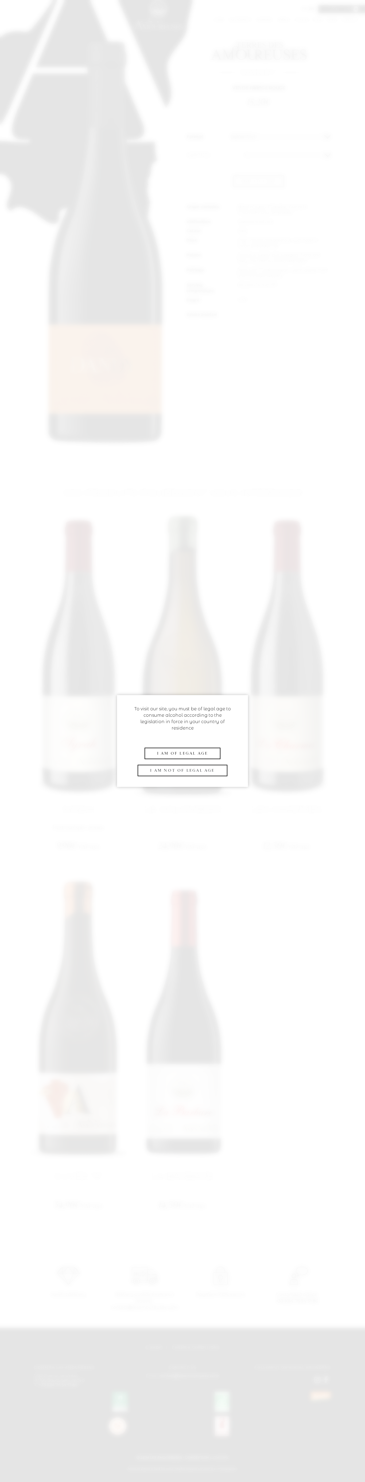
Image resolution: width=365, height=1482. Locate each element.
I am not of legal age (182, 770)
